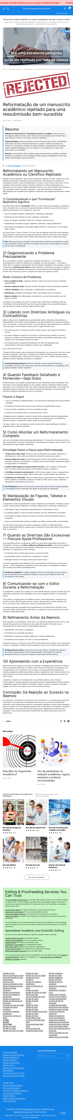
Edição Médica (8, 1070)
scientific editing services (14, 938)
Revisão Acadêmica (10, 1060)
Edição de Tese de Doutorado (13, 1068)
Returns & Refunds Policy (32, 1115)
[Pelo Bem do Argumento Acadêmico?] (19, 751)
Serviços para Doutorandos (13, 1085)
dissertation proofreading (14, 912)
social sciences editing (13, 949)
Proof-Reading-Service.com (36, 8)
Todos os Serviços (9, 1101)
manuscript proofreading (14, 940)
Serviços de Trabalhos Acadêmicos (15, 1091)
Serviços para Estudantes (12, 1093)
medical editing (10, 942)
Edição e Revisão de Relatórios (14, 1098)
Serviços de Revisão (10, 1052)
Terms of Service (19, 1115)
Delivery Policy (45, 1115)
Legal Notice (34, 1117)
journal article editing (13, 910)
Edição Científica (9, 1096)
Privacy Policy (9, 1115)
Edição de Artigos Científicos (13, 1055)
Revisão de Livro (9, 1065)
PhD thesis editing (11, 947)
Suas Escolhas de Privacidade (13, 1076)
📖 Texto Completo (20, 166)
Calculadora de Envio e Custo (13, 1073)
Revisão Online (8, 1083)
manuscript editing (12, 916)
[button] (7, 8)
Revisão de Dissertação (11, 1063)
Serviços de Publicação (11, 1088)
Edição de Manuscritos (11, 1057)
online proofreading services (15, 914)
